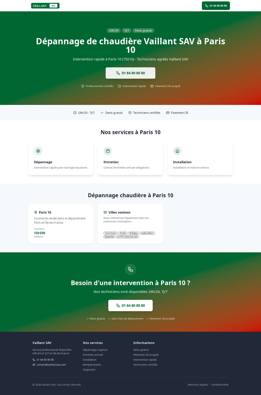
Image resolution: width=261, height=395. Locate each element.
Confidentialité (220, 384)
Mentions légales (198, 384)
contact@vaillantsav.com (51, 364)
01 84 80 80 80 (45, 359)
